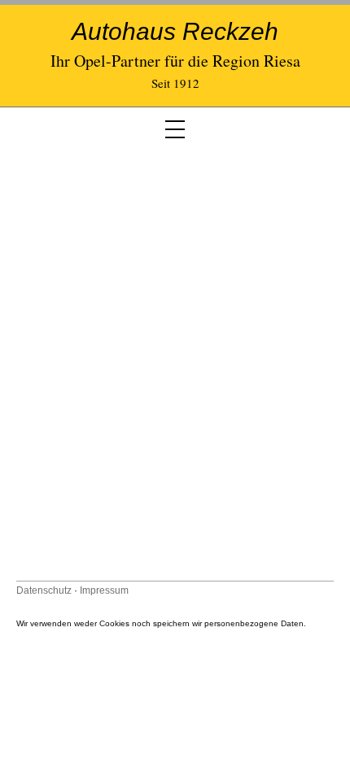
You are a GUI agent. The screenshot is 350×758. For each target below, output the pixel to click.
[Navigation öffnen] (175, 129)
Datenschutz (44, 590)
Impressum (104, 590)
